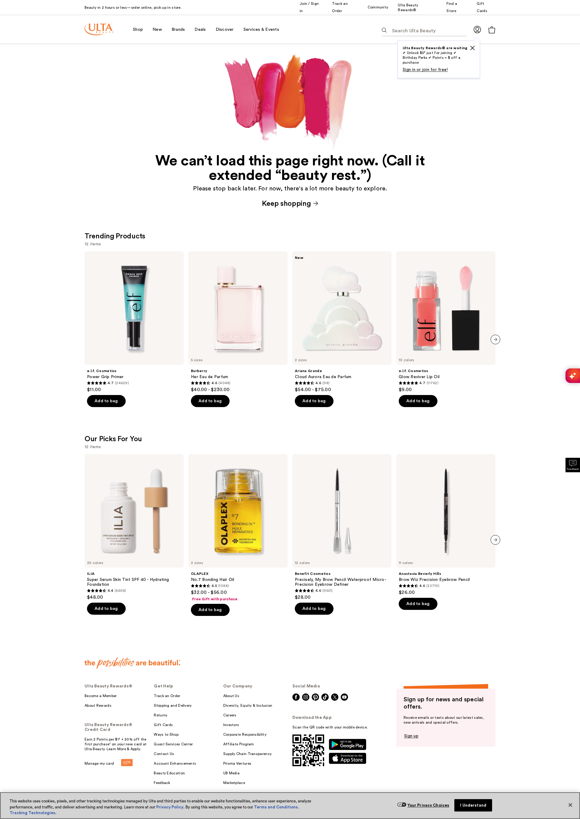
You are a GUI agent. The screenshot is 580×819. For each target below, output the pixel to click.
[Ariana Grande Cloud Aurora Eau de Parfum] (342, 322)
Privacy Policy (169, 807)
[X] (472, 48)
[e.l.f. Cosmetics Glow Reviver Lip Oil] (445, 322)
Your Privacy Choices (429, 805)
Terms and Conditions (276, 807)
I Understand (473, 805)
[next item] (495, 339)
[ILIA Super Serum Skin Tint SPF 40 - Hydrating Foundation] (134, 527)
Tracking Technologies (32, 813)
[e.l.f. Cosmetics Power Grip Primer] (134, 322)
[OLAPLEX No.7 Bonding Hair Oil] (238, 527)
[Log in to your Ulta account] (477, 29)
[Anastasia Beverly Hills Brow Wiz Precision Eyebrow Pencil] (445, 524)
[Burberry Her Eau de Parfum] (238, 322)
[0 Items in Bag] (491, 29)
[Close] (570, 804)
